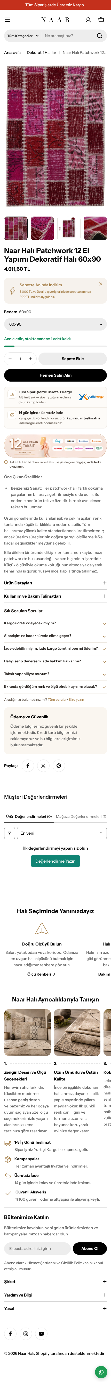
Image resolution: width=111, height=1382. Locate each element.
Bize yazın (76, 699)
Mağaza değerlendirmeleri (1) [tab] (81, 816)
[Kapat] (101, 284)
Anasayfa (12, 52)
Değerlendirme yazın (55, 861)
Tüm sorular (57, 699)
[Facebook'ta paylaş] (28, 766)
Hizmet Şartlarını (41, 1263)
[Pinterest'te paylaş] (59, 766)
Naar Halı (26, 1353)
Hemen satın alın (56, 375)
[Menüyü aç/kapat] (9, 19)
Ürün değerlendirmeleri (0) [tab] (29, 816)
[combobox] (55, 36)
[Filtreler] (9, 833)
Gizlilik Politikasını (77, 1263)
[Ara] (100, 36)
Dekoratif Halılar (41, 52)
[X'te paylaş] (43, 766)
